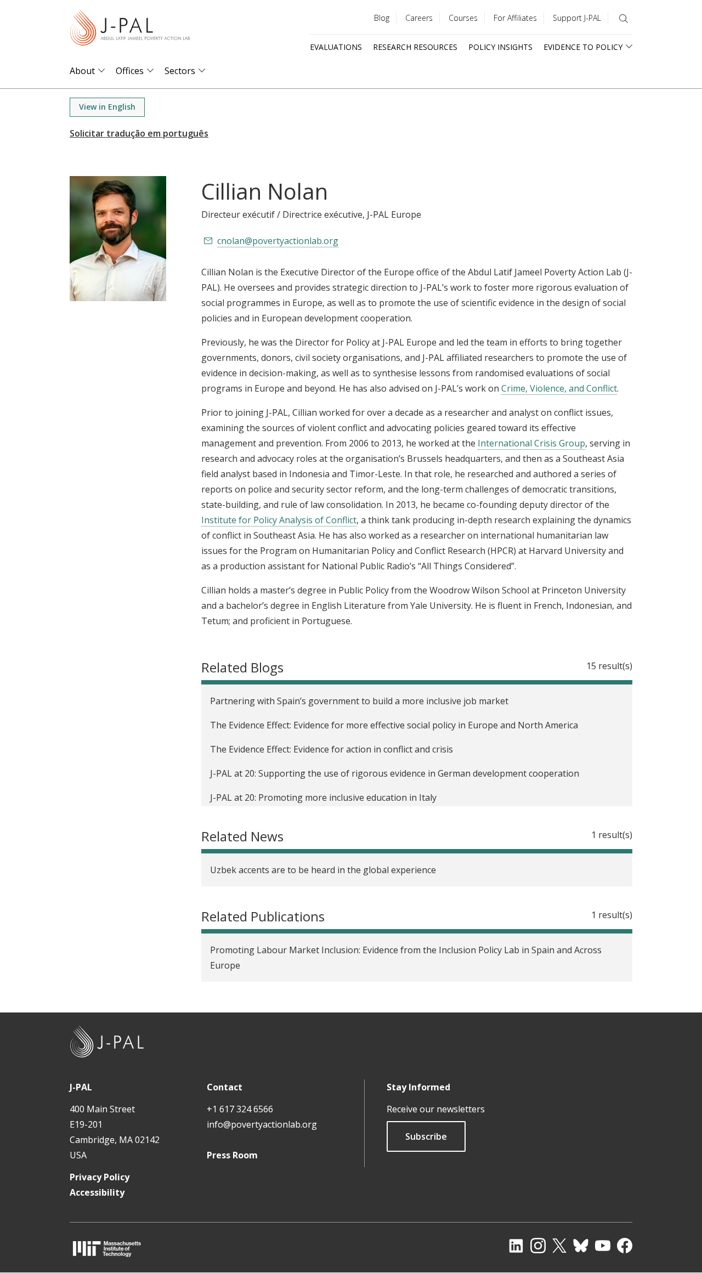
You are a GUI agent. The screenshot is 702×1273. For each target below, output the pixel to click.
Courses (463, 18)
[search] (623, 18)
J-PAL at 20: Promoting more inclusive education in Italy (323, 797)
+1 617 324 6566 (240, 1109)
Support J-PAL (577, 18)
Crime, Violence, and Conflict (559, 388)
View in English (107, 106)
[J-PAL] (130, 30)
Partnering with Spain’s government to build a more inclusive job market (359, 701)
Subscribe (426, 1136)
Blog (381, 18)
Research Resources (415, 47)
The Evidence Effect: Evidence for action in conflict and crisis (331, 749)
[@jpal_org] (538, 1245)
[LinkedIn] (516, 1245)
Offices (130, 71)
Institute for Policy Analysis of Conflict (278, 520)
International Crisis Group (531, 443)
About (82, 71)
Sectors (180, 71)
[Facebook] (624, 1245)
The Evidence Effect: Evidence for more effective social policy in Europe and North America (394, 725)
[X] (559, 1245)
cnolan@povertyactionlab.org (277, 241)
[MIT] (107, 1248)
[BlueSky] (580, 1245)
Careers (419, 18)
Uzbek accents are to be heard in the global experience (323, 870)
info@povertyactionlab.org (262, 1124)
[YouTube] (602, 1245)
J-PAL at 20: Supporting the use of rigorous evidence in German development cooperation (394, 773)
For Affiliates (515, 18)
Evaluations (336, 47)
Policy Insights (500, 47)
